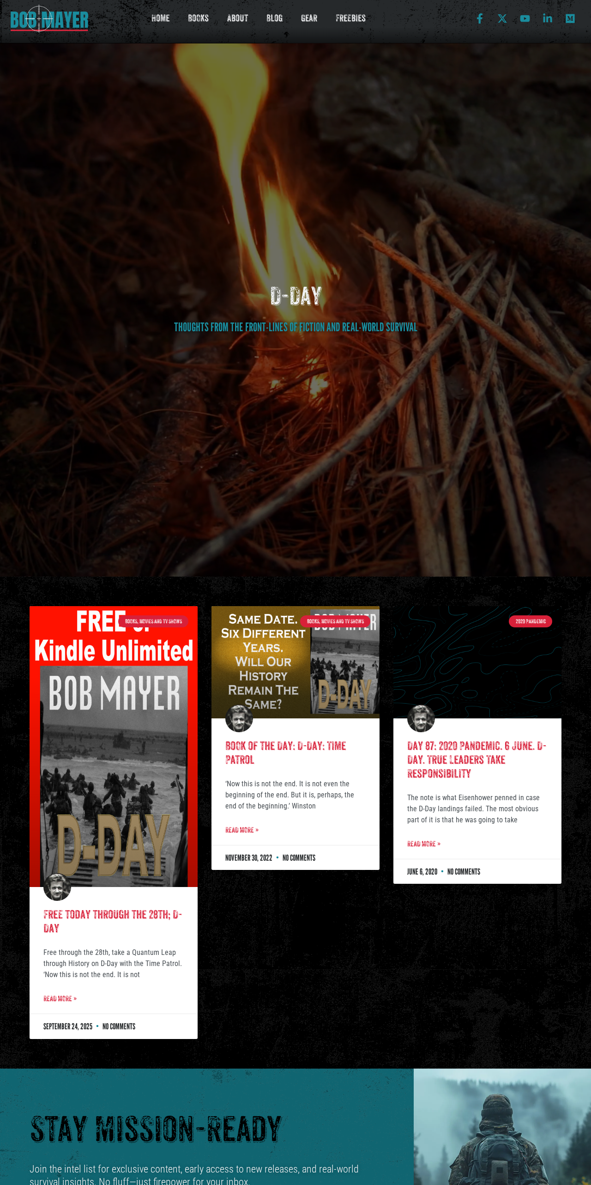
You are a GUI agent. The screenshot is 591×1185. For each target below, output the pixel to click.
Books (198, 18)
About (237, 18)
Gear (309, 18)
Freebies (351, 18)
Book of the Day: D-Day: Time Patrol (285, 753)
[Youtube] (525, 18)
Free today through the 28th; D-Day (112, 921)
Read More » (60, 998)
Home (160, 18)
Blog (274, 18)
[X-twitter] (502, 18)
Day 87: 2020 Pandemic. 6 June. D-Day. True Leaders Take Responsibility (476, 760)
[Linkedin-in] (547, 18)
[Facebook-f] (480, 18)
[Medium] (570, 18)
